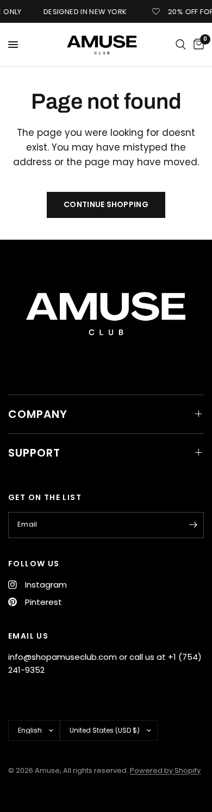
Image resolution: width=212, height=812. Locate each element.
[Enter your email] (193, 525)
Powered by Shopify (165, 770)
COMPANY (37, 414)
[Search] (181, 44)
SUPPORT (34, 452)
